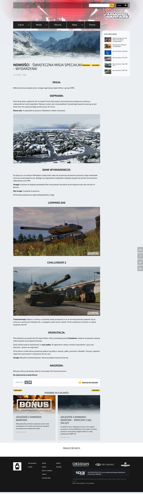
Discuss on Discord (90, 383)
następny (95, 65)
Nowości (21, 65)
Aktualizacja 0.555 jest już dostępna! (119, 45)
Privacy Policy (90, 483)
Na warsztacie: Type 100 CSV (120, 64)
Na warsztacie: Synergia (120, 51)
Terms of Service (81, 483)
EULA (74, 483)
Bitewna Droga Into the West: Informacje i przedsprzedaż (120, 39)
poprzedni (86, 65)
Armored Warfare (17, 466)
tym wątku (46, 344)
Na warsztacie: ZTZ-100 (120, 57)
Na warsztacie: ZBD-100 (120, 70)
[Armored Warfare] (117, 15)
